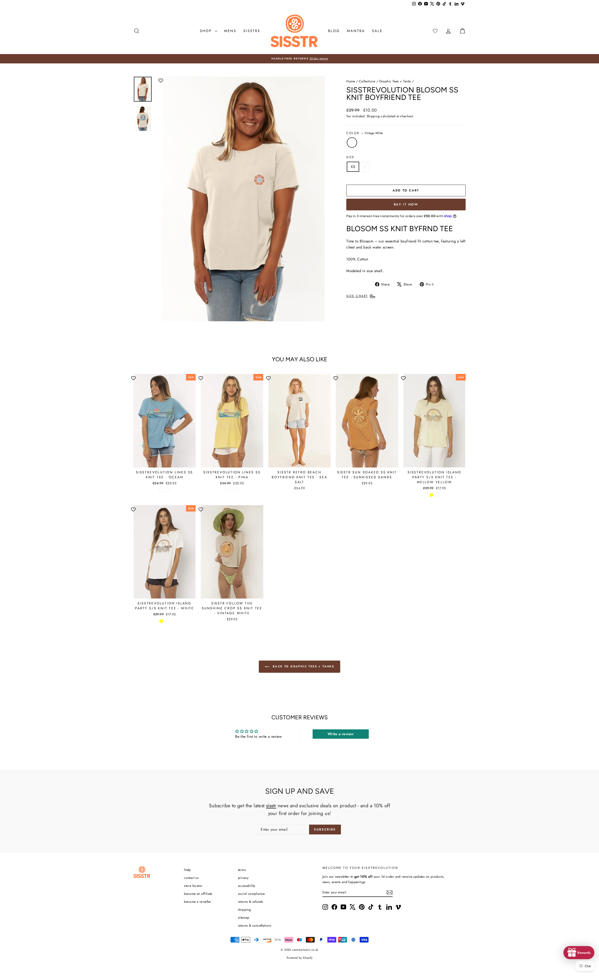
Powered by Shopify (299, 958)
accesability (246, 885)
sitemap (243, 917)
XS (353, 166)
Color (364, 133)
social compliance (251, 893)
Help (187, 869)
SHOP (207, 30)
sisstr (271, 805)
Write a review (341, 734)
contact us (191, 877)
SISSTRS (251, 30)
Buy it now (406, 204)
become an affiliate (198, 893)
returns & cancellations (254, 925)
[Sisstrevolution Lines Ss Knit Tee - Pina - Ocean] (229, 490)
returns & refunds (250, 901)
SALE (377, 30)
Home (350, 81)
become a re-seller (197, 901)
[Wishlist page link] (435, 31)
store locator (193, 885)
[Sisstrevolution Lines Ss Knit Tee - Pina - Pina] (235, 490)
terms (242, 869)
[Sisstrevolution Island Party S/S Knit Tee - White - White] (167, 621)
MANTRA (356, 30)
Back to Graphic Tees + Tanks (302, 666)
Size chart (357, 296)
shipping (244, 909)
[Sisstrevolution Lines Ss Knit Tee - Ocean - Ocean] (161, 490)
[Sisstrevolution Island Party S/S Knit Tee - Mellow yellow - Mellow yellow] (431, 495)
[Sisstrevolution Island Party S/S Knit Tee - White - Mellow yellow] (161, 621)
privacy (243, 877)
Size (350, 157)
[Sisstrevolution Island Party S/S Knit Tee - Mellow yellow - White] (437, 495)
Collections (367, 81)
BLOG (334, 30)
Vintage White (352, 142)
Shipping (373, 116)
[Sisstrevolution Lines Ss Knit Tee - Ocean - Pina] (167, 490)
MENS (230, 30)
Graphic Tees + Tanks (395, 81)
